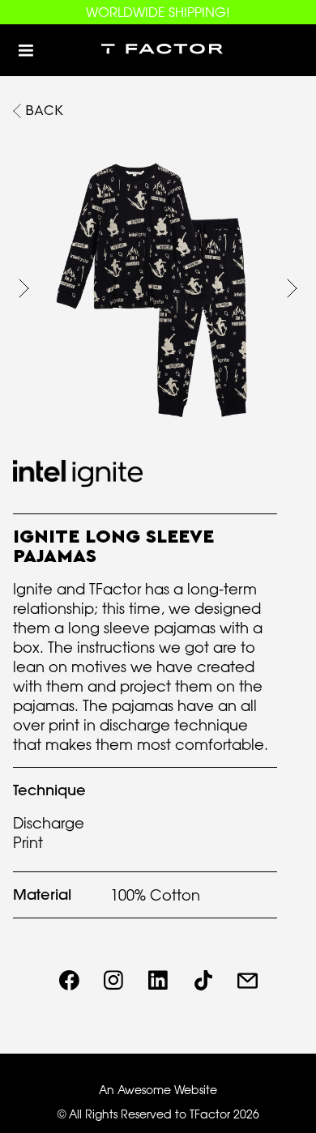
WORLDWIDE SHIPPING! (158, 12)
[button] (26, 50)
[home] (158, 50)
